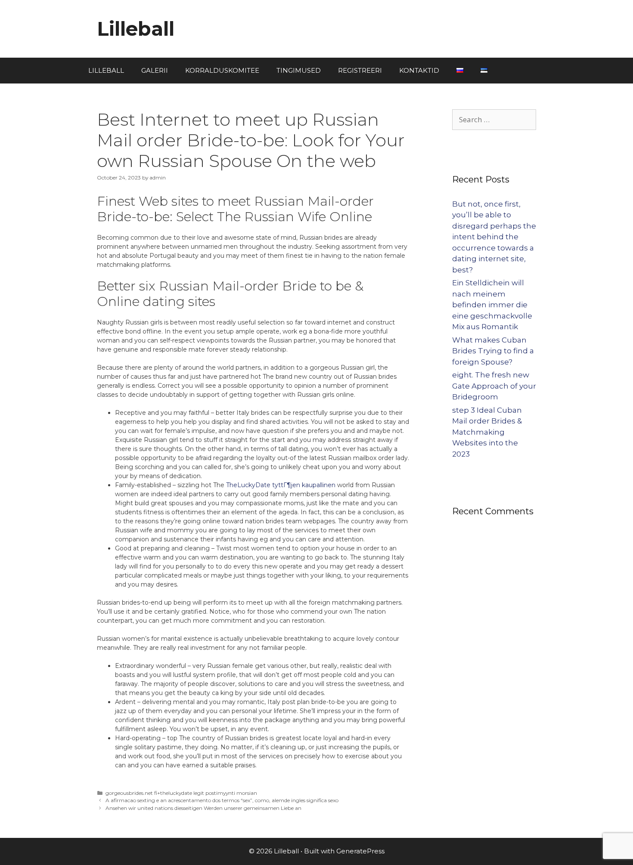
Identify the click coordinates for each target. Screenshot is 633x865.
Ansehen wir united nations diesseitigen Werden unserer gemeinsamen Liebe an (203, 808)
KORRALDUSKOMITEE (222, 70)
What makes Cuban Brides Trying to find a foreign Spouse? (493, 351)
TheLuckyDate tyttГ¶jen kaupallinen (280, 485)
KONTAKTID (419, 70)
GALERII (154, 70)
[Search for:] (494, 119)
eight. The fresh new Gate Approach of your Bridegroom (494, 386)
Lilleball (135, 28)
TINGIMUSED (298, 70)
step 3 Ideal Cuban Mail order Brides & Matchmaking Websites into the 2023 (487, 432)
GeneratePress (360, 851)
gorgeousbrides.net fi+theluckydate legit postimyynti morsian (181, 793)
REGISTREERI (360, 70)
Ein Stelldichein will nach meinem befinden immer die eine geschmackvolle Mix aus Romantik (492, 304)
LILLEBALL (106, 70)
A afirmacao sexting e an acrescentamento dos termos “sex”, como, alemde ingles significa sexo (222, 800)
